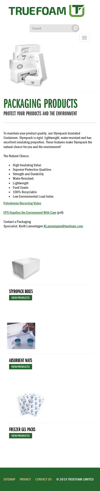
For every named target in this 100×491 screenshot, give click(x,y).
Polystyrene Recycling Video (22, 203)
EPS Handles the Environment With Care (29, 212)
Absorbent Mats (20, 360)
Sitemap (9, 479)
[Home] (46, 12)
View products (20, 298)
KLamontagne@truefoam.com (63, 226)
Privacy (25, 479)
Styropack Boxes (21, 291)
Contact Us (43, 479)
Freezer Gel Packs (22, 429)
